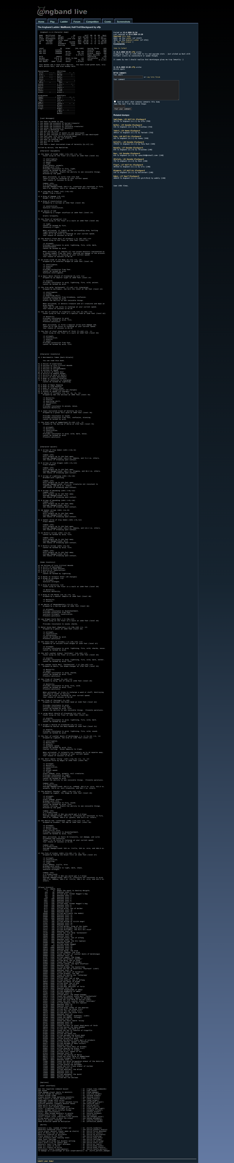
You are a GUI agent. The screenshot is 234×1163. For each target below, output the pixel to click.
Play (52, 22)
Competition (92, 22)
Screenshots (123, 22)
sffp (133, 52)
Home (41, 22)
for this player (124, 42)
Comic (108, 22)
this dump (122, 36)
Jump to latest (120, 48)
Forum (77, 22)
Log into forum (153, 77)
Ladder (64, 22)
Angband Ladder (132, 40)
